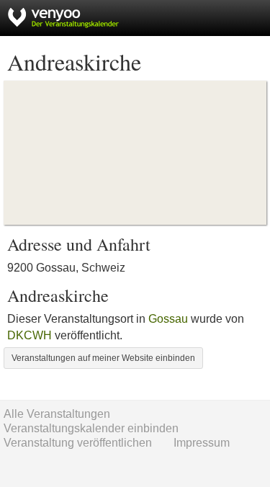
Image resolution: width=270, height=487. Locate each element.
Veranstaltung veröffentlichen (78, 443)
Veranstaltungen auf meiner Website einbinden (103, 358)
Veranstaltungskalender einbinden (91, 428)
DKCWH (29, 335)
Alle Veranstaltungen (57, 414)
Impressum (202, 443)
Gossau (168, 319)
